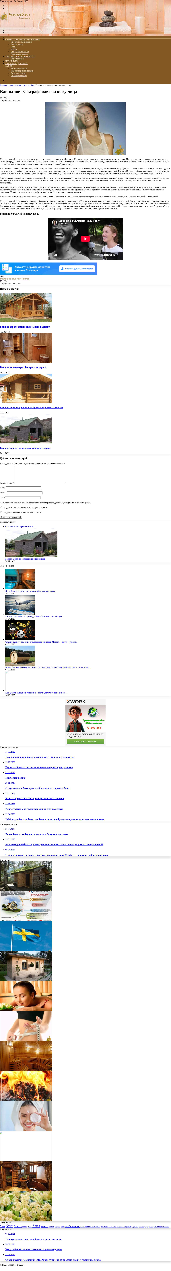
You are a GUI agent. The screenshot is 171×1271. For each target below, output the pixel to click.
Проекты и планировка (21, 42)
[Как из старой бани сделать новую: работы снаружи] (26, 980)
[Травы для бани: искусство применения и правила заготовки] (26, 890)
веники (51, 1226)
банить (18, 1226)
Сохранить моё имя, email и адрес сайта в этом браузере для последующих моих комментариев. (46, 503)
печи (87, 1227)
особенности (72, 1226)
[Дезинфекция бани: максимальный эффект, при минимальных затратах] (26, 1070)
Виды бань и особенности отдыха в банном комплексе (30, 591)
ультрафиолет (23, 279)
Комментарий (7, 483)
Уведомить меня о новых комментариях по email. (25, 507)
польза (97, 1226)
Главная (3, 85)
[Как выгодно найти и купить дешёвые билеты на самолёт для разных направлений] (20, 614)
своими (166, 1226)
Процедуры (11, 61)
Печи (13, 47)
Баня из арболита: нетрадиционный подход (25, 448)
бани (9, 1226)
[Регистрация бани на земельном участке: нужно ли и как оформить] (26, 920)
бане (2, 1226)
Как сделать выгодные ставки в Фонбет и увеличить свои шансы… (36, 693)
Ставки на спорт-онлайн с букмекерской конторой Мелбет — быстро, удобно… (41, 642)
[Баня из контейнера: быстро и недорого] (26, 362)
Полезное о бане (18, 73)
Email (3, 493)
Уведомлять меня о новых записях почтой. (22, 512)
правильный (121, 1226)
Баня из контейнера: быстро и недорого (23, 367)
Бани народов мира (16, 63)
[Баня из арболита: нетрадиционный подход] (26, 443)
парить (82, 1226)
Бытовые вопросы (19, 68)
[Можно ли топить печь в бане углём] (26, 1100)
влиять (3, 279)
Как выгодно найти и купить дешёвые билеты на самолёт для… (34, 616)
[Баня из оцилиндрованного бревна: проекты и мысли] (26, 402)
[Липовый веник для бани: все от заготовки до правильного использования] (26, 1220)
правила (104, 1227)
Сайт (2, 497)
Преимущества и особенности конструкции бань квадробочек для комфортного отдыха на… (47, 667)
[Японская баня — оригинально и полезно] (26, 1190)
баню (30, 1227)
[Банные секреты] (15, 25)
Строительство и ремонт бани (22, 39)
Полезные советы (19, 75)
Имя (2, 488)
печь (91, 1226)
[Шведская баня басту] (26, 950)
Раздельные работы (19, 54)
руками (151, 1226)
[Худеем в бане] (26, 1040)
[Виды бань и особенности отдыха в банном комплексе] (20, 588)
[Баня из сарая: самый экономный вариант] (26, 321)
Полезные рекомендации (22, 71)
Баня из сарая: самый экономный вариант (25, 326)
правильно (111, 1226)
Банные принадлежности (20, 56)
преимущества (131, 1226)
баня (36, 1226)
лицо (14, 279)
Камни (14, 49)
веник (44, 1226)
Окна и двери (17, 44)
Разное (9, 66)
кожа (9, 279)
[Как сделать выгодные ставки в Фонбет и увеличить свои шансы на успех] (20, 690)
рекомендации (143, 1226)
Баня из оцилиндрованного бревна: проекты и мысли (31, 407)
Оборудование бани (20, 51)
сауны (161, 1227)
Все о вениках (17, 59)
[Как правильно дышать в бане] (26, 1010)
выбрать (57, 1226)
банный (24, 1227)
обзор (63, 1227)
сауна (156, 1226)
